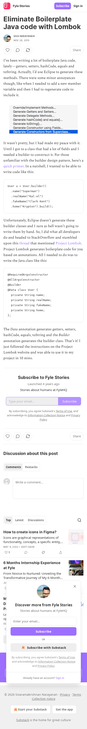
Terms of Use (66, 657)
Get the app (64, 709)
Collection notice (43, 699)
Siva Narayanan (24, 36)
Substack (22, 720)
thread (24, 243)
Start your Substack (32, 709)
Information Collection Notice (56, 661)
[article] (43, 542)
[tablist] (21, 467)
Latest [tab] (19, 520)
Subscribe (62, 6)
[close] (74, 586)
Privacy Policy (46, 666)
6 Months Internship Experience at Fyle (31, 565)
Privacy (65, 694)
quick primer (13, 166)
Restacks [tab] (31, 467)
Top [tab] (8, 520)
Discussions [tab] (36, 520)
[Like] (7, 50)
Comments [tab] (13, 467)
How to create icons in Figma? (30, 532)
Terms (76, 694)
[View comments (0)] (18, 50)
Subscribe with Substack (46, 647)
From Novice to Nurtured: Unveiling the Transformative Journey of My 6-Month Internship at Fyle (32, 575)
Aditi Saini (27, 546)
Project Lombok (68, 243)
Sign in (78, 6)
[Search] (79, 520)
